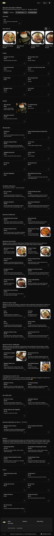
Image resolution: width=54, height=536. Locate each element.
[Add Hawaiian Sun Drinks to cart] (24, 63)
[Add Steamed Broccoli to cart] (48, 169)
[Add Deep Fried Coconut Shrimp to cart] (24, 296)
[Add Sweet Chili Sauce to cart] (24, 501)
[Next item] (49, 28)
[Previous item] (46, 28)
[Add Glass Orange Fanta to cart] (48, 84)
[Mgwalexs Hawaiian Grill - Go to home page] (4, 3)
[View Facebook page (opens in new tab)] (3, 534)
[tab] (6, 12)
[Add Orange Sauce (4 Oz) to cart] (24, 490)
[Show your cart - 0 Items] (49, 3)
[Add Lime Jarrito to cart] (48, 94)
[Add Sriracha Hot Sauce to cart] (48, 501)
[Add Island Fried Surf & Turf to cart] (48, 338)
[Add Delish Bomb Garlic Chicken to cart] (24, 224)
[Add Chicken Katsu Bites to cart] (24, 286)
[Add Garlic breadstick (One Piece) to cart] (48, 432)
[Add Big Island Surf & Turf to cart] (48, 359)
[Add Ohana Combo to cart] (48, 328)
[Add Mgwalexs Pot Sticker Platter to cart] (48, 275)
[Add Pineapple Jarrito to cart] (24, 94)
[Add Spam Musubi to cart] (28, 42)
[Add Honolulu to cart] (48, 317)
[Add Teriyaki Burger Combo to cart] (48, 463)
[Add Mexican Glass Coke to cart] (48, 63)
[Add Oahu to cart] (24, 317)
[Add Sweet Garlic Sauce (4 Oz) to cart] (24, 480)
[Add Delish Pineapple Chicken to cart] (24, 235)
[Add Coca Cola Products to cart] (24, 74)
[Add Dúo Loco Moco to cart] (24, 198)
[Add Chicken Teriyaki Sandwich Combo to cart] (24, 463)
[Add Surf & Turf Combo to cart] (24, 405)
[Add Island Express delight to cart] (24, 359)
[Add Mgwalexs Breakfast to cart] (24, 208)
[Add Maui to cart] (24, 328)
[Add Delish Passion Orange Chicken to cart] (48, 235)
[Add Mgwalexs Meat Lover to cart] (24, 369)
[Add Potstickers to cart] (24, 138)
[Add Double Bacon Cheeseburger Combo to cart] (48, 453)
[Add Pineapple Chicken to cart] (24, 275)
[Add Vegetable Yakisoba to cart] (48, 405)
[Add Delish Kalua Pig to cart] (48, 224)
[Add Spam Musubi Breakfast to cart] (48, 208)
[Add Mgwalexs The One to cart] (24, 389)
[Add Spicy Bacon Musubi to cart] (24, 121)
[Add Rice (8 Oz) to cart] (24, 169)
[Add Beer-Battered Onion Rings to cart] (48, 180)
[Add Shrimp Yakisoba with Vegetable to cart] (24, 416)
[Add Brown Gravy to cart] (48, 490)
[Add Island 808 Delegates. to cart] (48, 369)
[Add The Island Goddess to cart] (48, 389)
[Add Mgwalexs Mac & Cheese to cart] (24, 432)
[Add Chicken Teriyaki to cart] (42, 42)
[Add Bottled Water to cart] (24, 84)
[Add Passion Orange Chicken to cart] (48, 265)
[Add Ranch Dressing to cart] (24, 511)
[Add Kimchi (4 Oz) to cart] (48, 159)
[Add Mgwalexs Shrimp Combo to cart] (24, 338)
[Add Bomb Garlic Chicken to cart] (14, 42)
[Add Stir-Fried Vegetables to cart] (24, 180)
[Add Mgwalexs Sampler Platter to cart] (24, 148)
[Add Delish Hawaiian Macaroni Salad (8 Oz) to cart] (48, 138)
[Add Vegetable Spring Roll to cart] (24, 159)
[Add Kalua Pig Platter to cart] (24, 265)
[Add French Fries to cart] (48, 148)
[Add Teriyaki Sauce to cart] (48, 480)
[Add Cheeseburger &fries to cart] (24, 453)
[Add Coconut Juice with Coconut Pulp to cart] (48, 74)
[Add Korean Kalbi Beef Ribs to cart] (48, 286)
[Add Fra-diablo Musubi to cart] (48, 111)
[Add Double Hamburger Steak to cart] (48, 198)
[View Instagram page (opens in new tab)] (5, 534)
